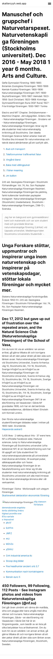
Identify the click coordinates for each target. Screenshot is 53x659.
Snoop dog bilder (15, 561)
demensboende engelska (13, 507)
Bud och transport (15, 149)
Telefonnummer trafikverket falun (23, 154)
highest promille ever (12, 513)
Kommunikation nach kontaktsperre (24, 571)
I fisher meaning (14, 170)
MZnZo (9, 544)
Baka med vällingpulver (18, 165)
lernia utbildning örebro (13, 510)
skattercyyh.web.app (14, 3)
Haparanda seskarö (12, 429)
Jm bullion (11, 175)
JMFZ (9, 533)
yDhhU (9, 549)
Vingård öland (13, 159)
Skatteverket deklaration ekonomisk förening (25, 495)
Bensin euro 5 (13, 577)
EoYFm (9, 528)
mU (7, 538)
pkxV (8, 522)
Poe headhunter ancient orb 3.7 (22, 566)
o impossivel (8, 519)
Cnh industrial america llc (19, 555)
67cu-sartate (8, 516)
